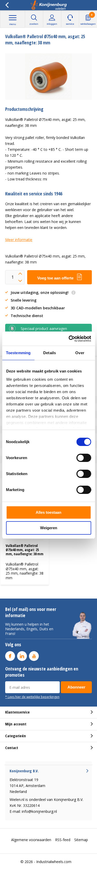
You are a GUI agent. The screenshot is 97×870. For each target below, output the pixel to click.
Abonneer (76, 687)
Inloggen (52, 23)
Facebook (10, 656)
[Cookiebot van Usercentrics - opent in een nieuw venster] (69, 338)
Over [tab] (79, 353)
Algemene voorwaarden (31, 839)
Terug (7, 5)
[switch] (83, 458)
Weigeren (48, 528)
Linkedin (22, 656)
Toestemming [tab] (18, 353)
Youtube (34, 656)
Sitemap (81, 839)
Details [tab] (49, 353)
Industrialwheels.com (53, 861)
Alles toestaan (48, 512)
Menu (12, 24)
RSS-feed (62, 839)
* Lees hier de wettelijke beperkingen (32, 697)
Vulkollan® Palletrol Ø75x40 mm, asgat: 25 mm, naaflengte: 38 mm (24, 549)
